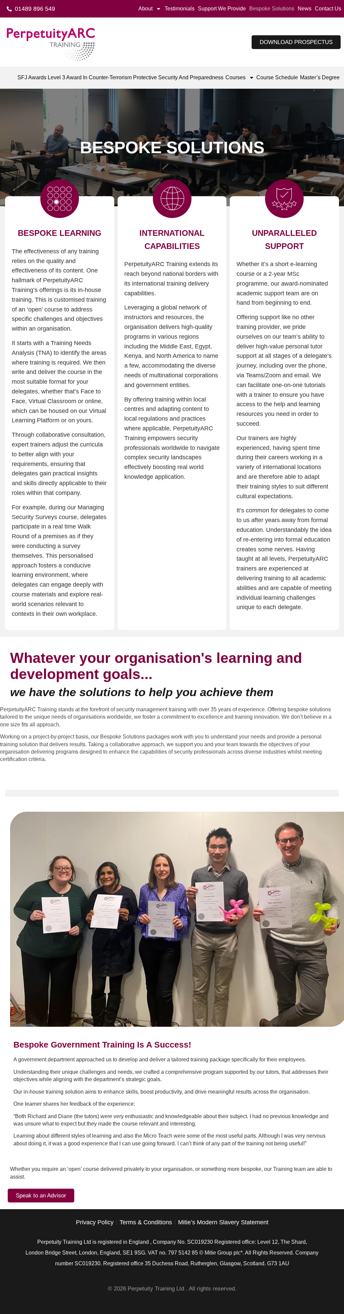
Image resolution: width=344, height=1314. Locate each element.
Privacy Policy (95, 1222)
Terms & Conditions (146, 1222)
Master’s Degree (320, 77)
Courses (235, 77)
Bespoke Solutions (271, 8)
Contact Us (328, 8)
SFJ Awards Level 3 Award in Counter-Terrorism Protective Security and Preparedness (120, 77)
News (304, 8)
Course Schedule (277, 77)
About (145, 8)
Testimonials (180, 8)
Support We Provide (222, 8)
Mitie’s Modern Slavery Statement (223, 1222)
